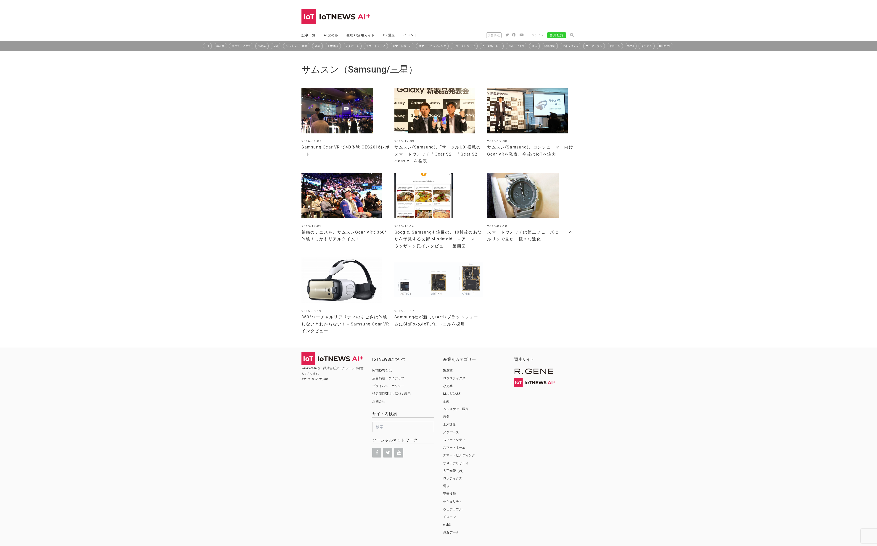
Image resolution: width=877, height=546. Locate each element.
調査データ (451, 532)
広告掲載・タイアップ (388, 378)
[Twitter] (387, 453)
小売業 (262, 46)
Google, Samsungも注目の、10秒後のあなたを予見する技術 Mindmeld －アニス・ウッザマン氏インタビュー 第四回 (438, 239)
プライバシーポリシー (388, 386)
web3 (630, 46)
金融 (276, 46)
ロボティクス (516, 46)
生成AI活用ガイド (360, 35)
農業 (317, 46)
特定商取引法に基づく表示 (391, 393)
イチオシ (646, 46)
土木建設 (332, 46)
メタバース (352, 46)
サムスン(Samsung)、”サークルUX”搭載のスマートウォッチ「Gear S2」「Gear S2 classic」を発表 (437, 154)
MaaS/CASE (451, 393)
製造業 (220, 46)
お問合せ (378, 401)
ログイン (537, 35)
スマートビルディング (432, 46)
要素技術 (549, 46)
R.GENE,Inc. (320, 379)
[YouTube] (398, 453)
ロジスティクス (241, 46)
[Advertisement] (492, 17)
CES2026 (665, 46)
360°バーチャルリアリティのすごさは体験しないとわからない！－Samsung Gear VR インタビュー (345, 324)
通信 (534, 46)
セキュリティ (570, 46)
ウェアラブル (594, 46)
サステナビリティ (464, 46)
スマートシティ (375, 46)
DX (207, 46)
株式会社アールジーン (339, 368)
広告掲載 (494, 35)
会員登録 (556, 35)
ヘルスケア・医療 (297, 46)
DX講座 (389, 35)
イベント (410, 35)
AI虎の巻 (331, 35)
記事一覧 (308, 35)
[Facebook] (376, 453)
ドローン (614, 46)
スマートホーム (402, 46)
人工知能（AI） (491, 46)
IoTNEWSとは (382, 370)
